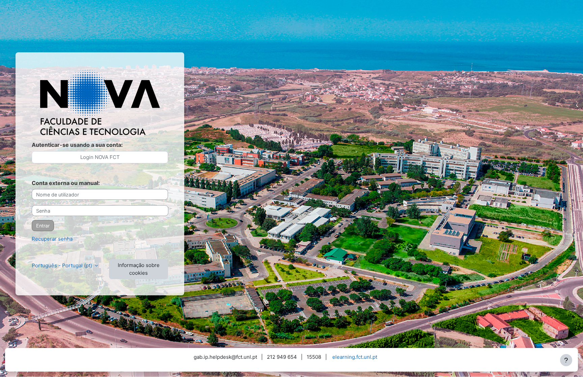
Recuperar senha (52, 239)
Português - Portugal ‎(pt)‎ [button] (62, 265)
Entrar (43, 225)
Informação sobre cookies (139, 269)
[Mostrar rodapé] (566, 360)
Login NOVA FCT (100, 157)
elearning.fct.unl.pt (354, 357)
